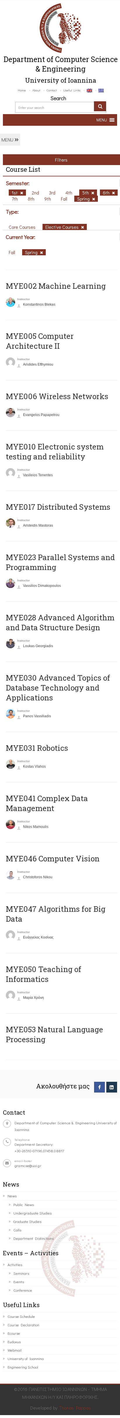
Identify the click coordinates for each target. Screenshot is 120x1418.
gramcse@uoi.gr (28, 1165)
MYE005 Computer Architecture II (40, 341)
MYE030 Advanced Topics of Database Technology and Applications (58, 687)
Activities (15, 1264)
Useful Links (71, 90)
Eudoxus (14, 1341)
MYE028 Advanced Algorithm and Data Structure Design (60, 622)
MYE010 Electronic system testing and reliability (55, 451)
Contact (52, 90)
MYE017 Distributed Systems (58, 507)
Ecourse (14, 1333)
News (12, 1195)
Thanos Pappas (75, 1408)
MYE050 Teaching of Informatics (43, 974)
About (36, 90)
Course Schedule (21, 1316)
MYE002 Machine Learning (56, 286)
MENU (8, 140)
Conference (22, 1290)
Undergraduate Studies (32, 1212)
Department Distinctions (33, 1238)
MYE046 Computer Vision (53, 858)
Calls (17, 1229)
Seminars (21, 1273)
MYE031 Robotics (37, 748)
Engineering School (23, 1366)
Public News (23, 1204)
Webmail (15, 1350)
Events (18, 1281)
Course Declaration (23, 1324)
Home (22, 90)
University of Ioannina (26, 1358)
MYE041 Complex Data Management (47, 803)
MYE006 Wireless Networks (57, 396)
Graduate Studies (27, 1221)
